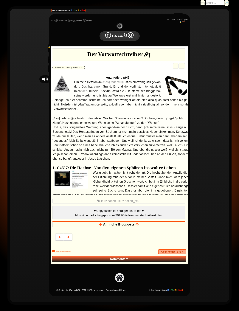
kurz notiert (109, 201)
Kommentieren (172, 251)
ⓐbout (59, 20)
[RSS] (78, 10)
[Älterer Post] (68, 237)
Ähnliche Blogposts (119, 224)
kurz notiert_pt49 (129, 201)
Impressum (99, 290)
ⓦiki (86, 20)
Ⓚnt (203, 2)
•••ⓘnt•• (170, 19)
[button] (45, 79)
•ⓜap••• (184, 19)
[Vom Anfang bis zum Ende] (119, 25)
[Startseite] (119, 277)
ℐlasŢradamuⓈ (113, 82)
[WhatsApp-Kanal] (75, 10)
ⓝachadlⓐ (119, 36)
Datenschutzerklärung (116, 290)
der (84, 91)
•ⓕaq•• (177, 19)
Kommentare (119, 259)
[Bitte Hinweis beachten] (63, 251)
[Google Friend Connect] (71, 10)
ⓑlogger (73, 20)
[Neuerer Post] (59, 237)
